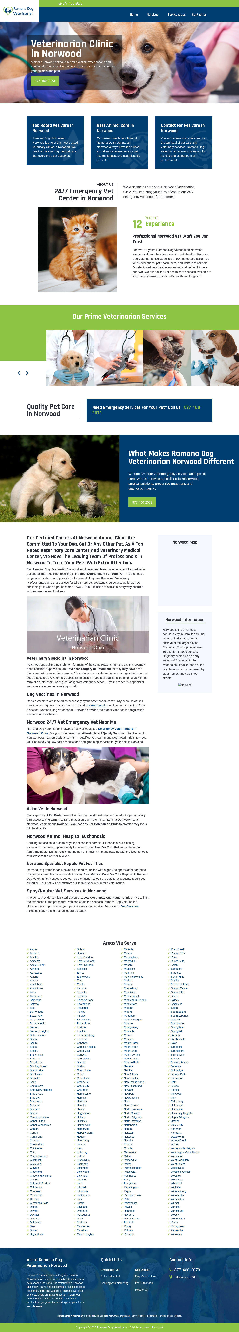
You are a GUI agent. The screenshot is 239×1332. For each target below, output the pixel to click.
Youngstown (178, 1226)
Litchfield (82, 1187)
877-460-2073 (72, 3)
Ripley (127, 1226)
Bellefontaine (37, 1035)
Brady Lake (36, 1070)
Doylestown (37, 1234)
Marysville (130, 961)
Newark (128, 1089)
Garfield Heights (86, 1047)
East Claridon (85, 957)
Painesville (130, 1160)
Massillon (129, 968)
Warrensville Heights (183, 1148)
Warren (175, 1144)
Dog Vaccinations (145, 1276)
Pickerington (131, 1187)
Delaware (35, 1222)
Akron (33, 949)
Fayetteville (83, 1004)
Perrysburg (130, 1183)
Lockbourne (84, 1195)
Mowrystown (131, 1058)
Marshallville (131, 957)
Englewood (83, 976)
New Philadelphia (134, 1082)
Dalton (34, 1206)
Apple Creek (37, 965)
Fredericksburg (85, 1035)
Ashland (35, 968)
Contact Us (199, 15)
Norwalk (128, 1132)
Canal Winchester (40, 1125)
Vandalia (176, 1132)
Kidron (81, 1156)
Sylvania (176, 1066)
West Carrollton (180, 1160)
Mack (80, 1218)
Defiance (35, 1218)
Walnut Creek (178, 1140)
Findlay (81, 1015)
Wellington (177, 1156)
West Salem (178, 1164)
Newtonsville (131, 1097)
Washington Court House (185, 1152)
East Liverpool (85, 965)
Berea (33, 1039)
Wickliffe (176, 1187)
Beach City (36, 1015)
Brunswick (36, 1101)
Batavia (34, 1004)
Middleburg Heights (135, 1000)
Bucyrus (34, 1105)
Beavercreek (37, 1023)
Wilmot (175, 1203)
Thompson (177, 1078)
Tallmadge (177, 1070)
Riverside (129, 1234)
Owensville (130, 1152)
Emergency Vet (110, 1269)
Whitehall (176, 1183)
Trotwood (176, 1093)
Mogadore (130, 1015)
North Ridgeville (133, 1117)
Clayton (34, 1167)
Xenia (174, 1222)
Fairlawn (82, 996)
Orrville (128, 1148)
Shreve (175, 996)
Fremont (81, 1039)
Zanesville (177, 1230)
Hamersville (84, 1093)
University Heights (181, 1113)
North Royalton (132, 1121)
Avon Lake (36, 996)
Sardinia (176, 972)
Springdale (177, 1027)
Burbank (35, 1109)
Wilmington (177, 1199)
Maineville (83, 1226)
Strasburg (176, 1047)
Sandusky (176, 968)
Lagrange (82, 1164)
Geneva (81, 1054)
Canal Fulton (37, 1121)
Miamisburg (130, 988)
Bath (32, 1007)
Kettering (82, 1152)
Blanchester (37, 1054)
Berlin (33, 1043)
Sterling (175, 1035)
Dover (33, 1230)
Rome (174, 957)
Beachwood (37, 1019)
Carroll (34, 1132)
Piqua (127, 1191)
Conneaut (35, 1191)
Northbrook (130, 1125)
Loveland (82, 1206)
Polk (126, 1199)
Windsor (175, 1206)
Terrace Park (178, 1074)
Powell (128, 1206)
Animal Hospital (110, 1276)
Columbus (36, 1187)
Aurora (34, 980)
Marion (128, 953)
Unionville (177, 1109)
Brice (33, 1082)
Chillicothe (36, 1148)
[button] (19, 373)
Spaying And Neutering (114, 1283)
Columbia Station (40, 1183)
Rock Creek (178, 949)
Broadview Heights (41, 1089)
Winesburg (177, 1210)
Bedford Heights (39, 1031)
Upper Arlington (180, 1117)
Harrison (82, 1101)
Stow (174, 1043)
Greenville (83, 1082)
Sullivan (175, 1058)
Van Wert (176, 1128)
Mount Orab (130, 1050)
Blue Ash (35, 1058)
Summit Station (179, 1062)
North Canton (131, 1105)
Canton (34, 1128)
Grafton (81, 1066)
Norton (128, 1128)
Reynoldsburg (132, 1218)
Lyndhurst (82, 1210)
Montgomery (131, 1027)
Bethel (33, 1047)
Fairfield (81, 992)
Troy (173, 1097)
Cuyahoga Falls (39, 1203)
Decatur (34, 1214)
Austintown (36, 988)
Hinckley (82, 1121)
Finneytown (83, 1019)
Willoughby (177, 1195)
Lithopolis (82, 1191)
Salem (174, 965)
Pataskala (129, 1171)
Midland (128, 1007)
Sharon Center (179, 988)
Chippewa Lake (39, 1156)
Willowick (176, 1234)
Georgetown (84, 1058)
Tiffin (173, 1082)
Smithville (176, 1004)
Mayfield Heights (133, 976)
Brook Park (36, 1093)
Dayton (34, 1210)
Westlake (176, 1175)
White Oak (177, 1179)
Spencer (176, 1019)
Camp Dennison (39, 1117)
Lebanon (82, 1179)
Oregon (128, 1144)
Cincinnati (36, 1160)
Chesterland (37, 1144)
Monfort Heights (133, 1019)
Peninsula (130, 1175)
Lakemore (82, 1167)
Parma (128, 1164)
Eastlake (82, 968)
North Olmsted (132, 1113)
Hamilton (82, 1097)
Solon (174, 1007)
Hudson (81, 1136)
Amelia (34, 957)
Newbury (129, 1093)
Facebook (157, 1327)
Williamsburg (178, 1191)
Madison (82, 1222)
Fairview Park (85, 1000)
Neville (128, 1070)
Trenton (175, 1089)
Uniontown (177, 1105)
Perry (127, 1179)
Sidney (175, 1000)
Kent (79, 1148)
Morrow (128, 1035)
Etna (79, 980)
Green (80, 1074)
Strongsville (178, 1054)
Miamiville (130, 992)
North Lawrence (133, 1109)
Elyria (80, 972)
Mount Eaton (131, 1043)
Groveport (82, 1089)
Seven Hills (177, 976)
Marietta (128, 949)
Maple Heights (85, 1234)
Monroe (128, 1023)
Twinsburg (177, 1101)
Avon (33, 992)
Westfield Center (180, 1171)
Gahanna (82, 1043)
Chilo (33, 1152)
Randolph (129, 1210)
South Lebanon (180, 1015)
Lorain (80, 1203)
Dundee (81, 953)
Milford (128, 1011)
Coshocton (36, 1195)
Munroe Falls (131, 1062)
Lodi (79, 1199)
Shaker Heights (180, 984)
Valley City (177, 1125)
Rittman (128, 1230)
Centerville (36, 1136)
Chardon (35, 1140)
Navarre (128, 1066)
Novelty (128, 1140)
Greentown (83, 1078)
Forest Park (83, 1023)
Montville (129, 1031)
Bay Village (36, 1011)
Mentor (128, 984)
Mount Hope (131, 1047)
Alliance (34, 953)
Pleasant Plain (132, 1195)
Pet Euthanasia (144, 1283)
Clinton (34, 1179)
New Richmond (133, 1086)
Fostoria (81, 1027)
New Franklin (131, 1078)
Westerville (177, 1167)
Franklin (81, 1031)
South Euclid (178, 1011)
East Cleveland (86, 961)
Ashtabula (36, 972)
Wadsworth (177, 1136)
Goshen (81, 1062)
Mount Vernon (132, 1054)
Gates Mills (83, 1050)
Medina (128, 980)
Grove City (83, 1086)
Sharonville (177, 992)
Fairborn (82, 988)
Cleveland (36, 1171)
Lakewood (83, 1171)
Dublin (81, 949)
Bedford (34, 1027)
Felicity (81, 1011)
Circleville (35, 1164)
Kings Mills (83, 1160)
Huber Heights (85, 1132)
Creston (34, 1199)
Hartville (81, 1105)
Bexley (34, 1050)
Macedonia (83, 1214)
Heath (80, 1109)
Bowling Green (38, 1066)
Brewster (35, 1078)
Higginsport (83, 1113)
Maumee (129, 972)
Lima (80, 1183)
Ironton (81, 1144)
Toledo (175, 1086)
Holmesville (84, 1125)
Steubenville (178, 1039)
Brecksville (36, 1074)
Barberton (35, 1000)
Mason (128, 965)
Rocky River (178, 953)
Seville (175, 980)
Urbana (175, 1121)
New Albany (131, 1074)
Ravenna (129, 1214)
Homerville (83, 1128)
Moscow (128, 1039)
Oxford (128, 1156)
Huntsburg (83, 1140)
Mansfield (82, 1230)
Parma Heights (132, 1167)
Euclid (80, 984)
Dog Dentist (142, 1269)
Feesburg (82, 1007)
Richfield (129, 1222)
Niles (127, 1101)
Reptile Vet (141, 1289)
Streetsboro (177, 1050)
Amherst (35, 961)
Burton (34, 1113)
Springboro (177, 1023)
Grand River (84, 1070)
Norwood (129, 1136)
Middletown (130, 1004)
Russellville (177, 961)
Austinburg (36, 984)
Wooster (175, 1214)
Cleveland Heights (40, 1175)
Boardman (36, 1062)
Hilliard (81, 1117)
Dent (32, 1226)
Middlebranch (132, 996)
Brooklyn (35, 1097)
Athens (34, 976)
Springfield (177, 1031)
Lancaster (82, 1175)
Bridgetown (36, 1086)
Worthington (178, 1218)
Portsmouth (130, 1203)
